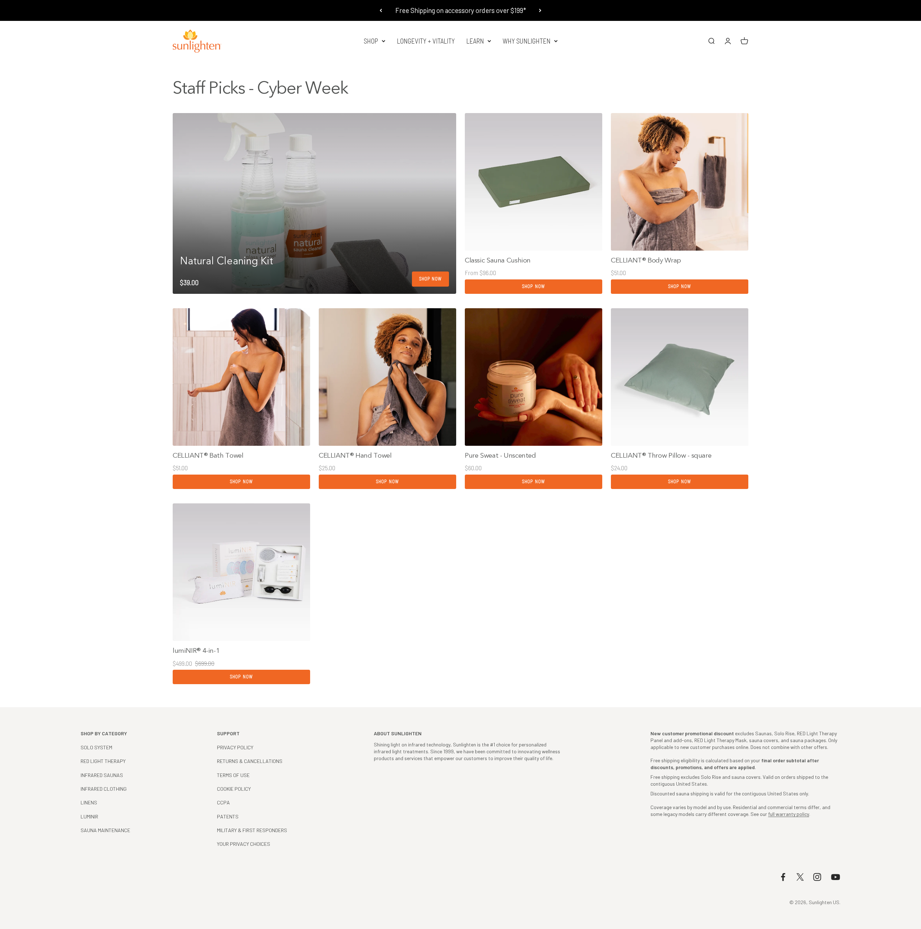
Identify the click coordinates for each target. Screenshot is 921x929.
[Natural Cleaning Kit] (314, 203)
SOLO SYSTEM (96, 747)
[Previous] (381, 10)
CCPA (223, 802)
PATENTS (228, 816)
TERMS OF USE (233, 775)
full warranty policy (788, 814)
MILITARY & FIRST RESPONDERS (252, 830)
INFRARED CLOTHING (104, 789)
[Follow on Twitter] (800, 877)
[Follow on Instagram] (817, 877)
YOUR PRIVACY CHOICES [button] (243, 844)
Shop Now (533, 286)
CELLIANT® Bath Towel (208, 455)
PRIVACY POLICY (235, 747)
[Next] (540, 10)
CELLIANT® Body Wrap (646, 260)
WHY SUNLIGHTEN (526, 41)
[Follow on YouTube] (835, 877)
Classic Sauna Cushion (498, 260)
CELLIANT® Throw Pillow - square (661, 455)
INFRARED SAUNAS (102, 775)
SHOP (371, 41)
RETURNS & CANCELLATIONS (249, 761)
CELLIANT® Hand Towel (355, 455)
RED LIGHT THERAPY (103, 761)
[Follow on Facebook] (783, 877)
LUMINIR (89, 816)
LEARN (475, 41)
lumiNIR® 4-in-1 (196, 650)
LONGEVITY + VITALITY (426, 41)
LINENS (89, 802)
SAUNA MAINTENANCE (105, 830)
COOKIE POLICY (234, 789)
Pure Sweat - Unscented (500, 455)
